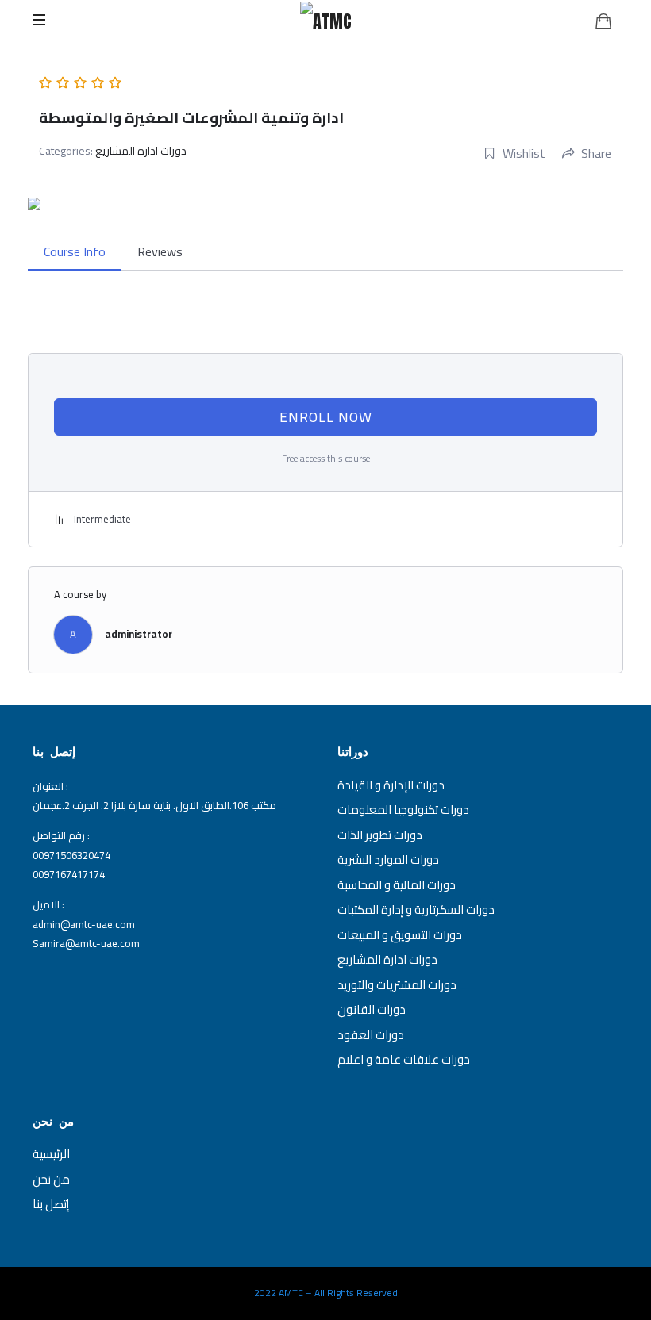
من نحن (51, 1179)
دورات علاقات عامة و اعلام (403, 1059)
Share (596, 153)
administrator (138, 633)
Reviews (160, 251)
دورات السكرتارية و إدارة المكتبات (416, 909)
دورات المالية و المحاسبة (396, 884)
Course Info (75, 251)
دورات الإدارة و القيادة (391, 784)
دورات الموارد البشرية (388, 859)
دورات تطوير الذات (379, 834)
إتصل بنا (51, 1203)
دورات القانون (371, 1009)
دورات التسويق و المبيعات (399, 934)
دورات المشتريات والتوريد (396, 984)
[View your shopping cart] (603, 20)
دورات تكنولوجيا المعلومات (403, 809)
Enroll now (325, 417)
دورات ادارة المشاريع (141, 150)
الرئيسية (51, 1153)
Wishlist (524, 153)
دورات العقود (370, 1034)
